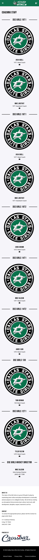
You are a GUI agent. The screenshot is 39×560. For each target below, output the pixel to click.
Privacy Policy (18, 556)
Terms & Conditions (30, 556)
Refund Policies (7, 556)
